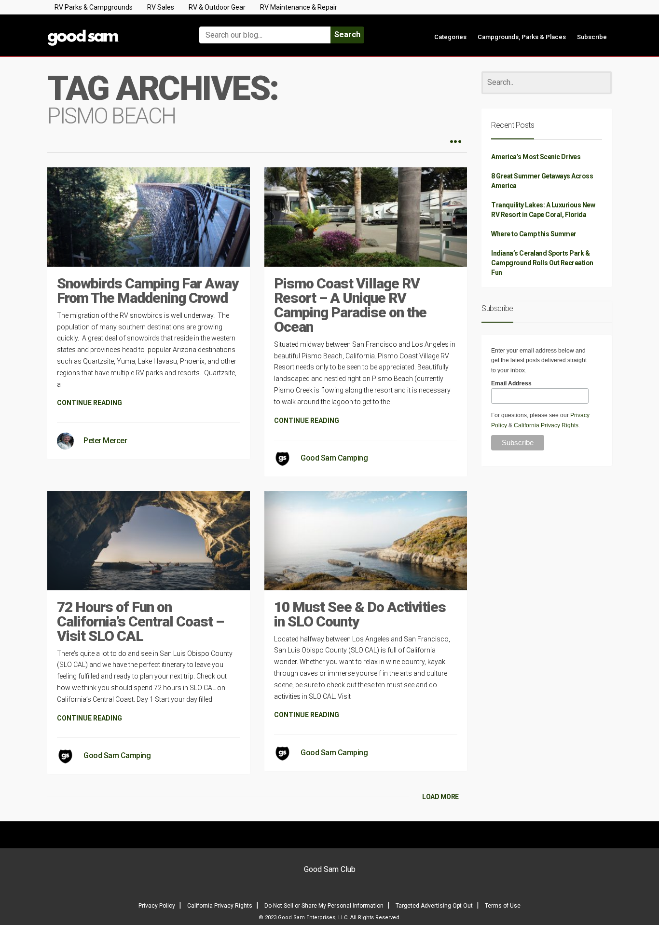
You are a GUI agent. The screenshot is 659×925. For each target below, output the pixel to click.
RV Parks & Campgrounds (94, 7)
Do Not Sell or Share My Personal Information (324, 905)
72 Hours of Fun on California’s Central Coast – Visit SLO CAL (140, 621)
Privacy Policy (156, 905)
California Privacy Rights (546, 425)
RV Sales (160, 7)
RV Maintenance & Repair (298, 7)
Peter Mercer (105, 440)
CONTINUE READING (89, 403)
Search (347, 34)
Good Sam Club (330, 869)
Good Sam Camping (334, 457)
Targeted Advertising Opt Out (434, 905)
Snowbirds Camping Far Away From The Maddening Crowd (148, 290)
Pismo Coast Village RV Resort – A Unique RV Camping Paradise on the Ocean (350, 305)
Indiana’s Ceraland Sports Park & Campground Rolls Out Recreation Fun (542, 262)
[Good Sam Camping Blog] (112, 30)
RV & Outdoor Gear (217, 7)
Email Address (511, 383)
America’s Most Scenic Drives (535, 157)
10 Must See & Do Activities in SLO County (360, 614)
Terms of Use (503, 905)
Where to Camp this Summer (534, 234)
